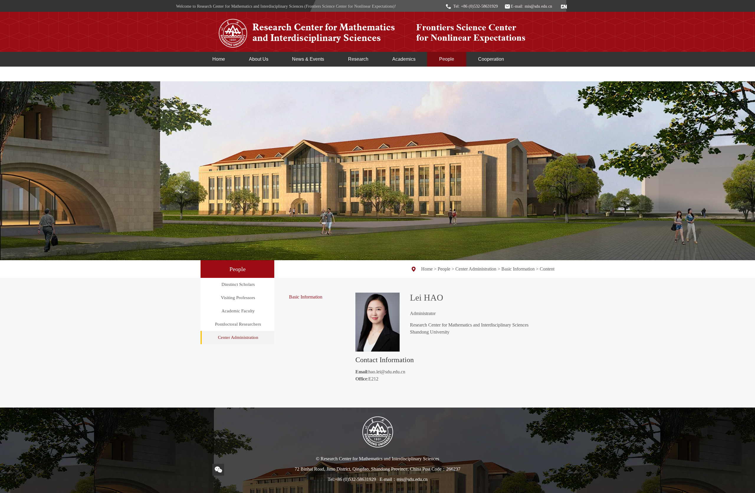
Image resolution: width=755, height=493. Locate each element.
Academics (404, 59)
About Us (258, 59)
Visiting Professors (238, 297)
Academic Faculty (238, 311)
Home (218, 59)
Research (358, 59)
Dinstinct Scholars (238, 284)
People (446, 59)
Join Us (220, 73)
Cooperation (491, 59)
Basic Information (518, 268)
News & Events (308, 59)
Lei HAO (426, 297)
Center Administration (238, 337)
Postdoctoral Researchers (238, 324)
